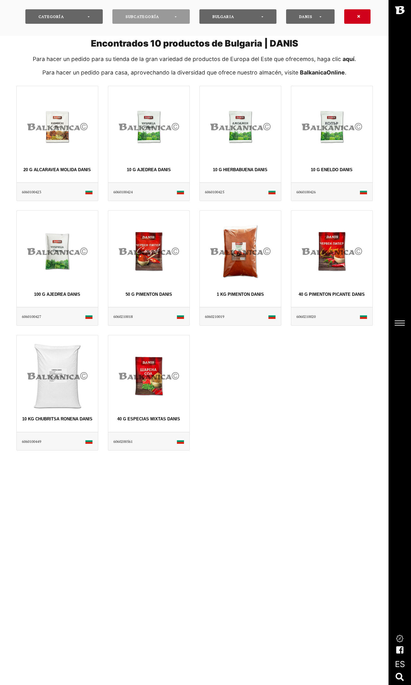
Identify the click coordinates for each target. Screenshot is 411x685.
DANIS (305, 16)
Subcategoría (142, 16)
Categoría (51, 16)
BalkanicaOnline (322, 72)
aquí (348, 59)
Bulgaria (223, 16)
